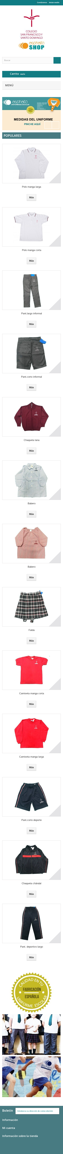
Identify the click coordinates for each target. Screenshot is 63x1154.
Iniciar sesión (54, 2)
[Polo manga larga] (31, 163)
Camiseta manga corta (31, 693)
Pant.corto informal (31, 376)
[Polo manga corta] (31, 227)
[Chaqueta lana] (31, 417)
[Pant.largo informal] (31, 290)
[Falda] (31, 607)
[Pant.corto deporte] (31, 797)
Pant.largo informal (31, 313)
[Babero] (31, 480)
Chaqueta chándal (31, 883)
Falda (32, 630)
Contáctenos (42, 2)
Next (55, 125)
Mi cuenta (8, 1128)
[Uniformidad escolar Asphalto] (31, 113)
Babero (31, 503)
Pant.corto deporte (31, 820)
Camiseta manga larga (31, 756)
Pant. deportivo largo (31, 946)
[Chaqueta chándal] (31, 860)
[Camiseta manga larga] (31, 733)
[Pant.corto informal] (31, 353)
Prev (48, 125)
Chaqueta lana (31, 440)
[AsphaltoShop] (31, 29)
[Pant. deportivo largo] (31, 923)
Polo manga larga (31, 186)
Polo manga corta (31, 250)
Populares (12, 136)
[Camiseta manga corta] (31, 670)
